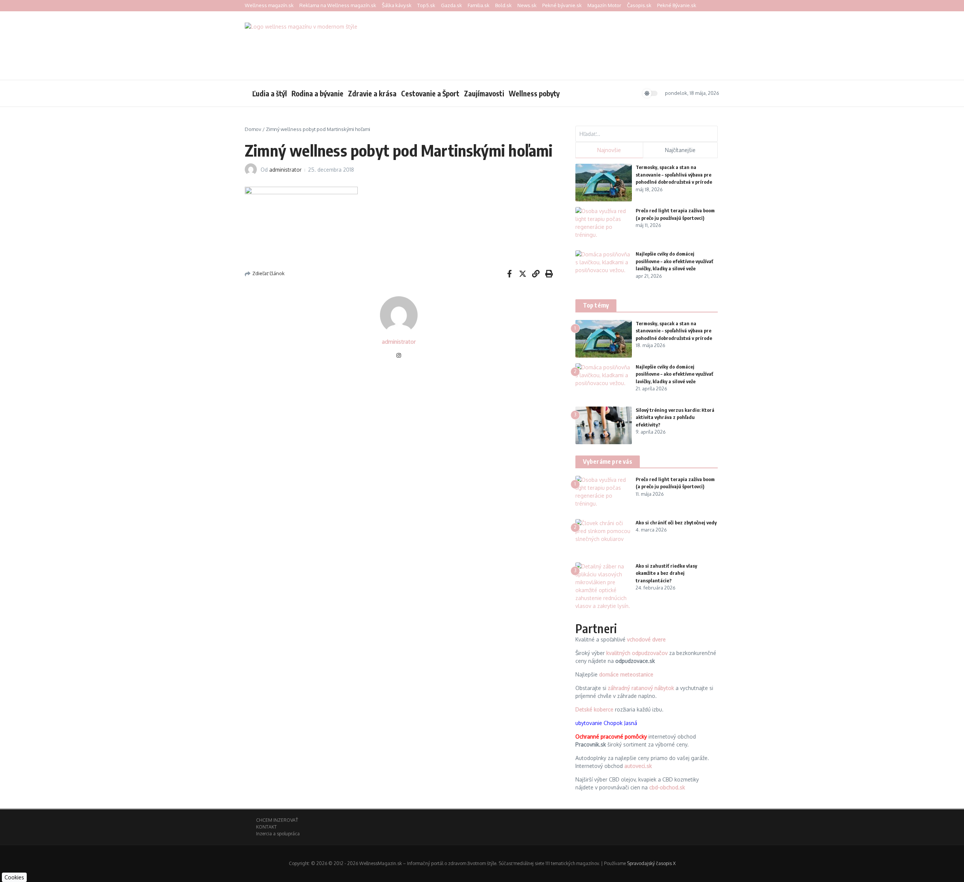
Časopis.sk (639, 5)
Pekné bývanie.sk (562, 5)
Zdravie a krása (372, 93)
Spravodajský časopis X (651, 863)
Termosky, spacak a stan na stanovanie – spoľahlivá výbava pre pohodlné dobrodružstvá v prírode (674, 174)
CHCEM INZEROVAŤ (277, 820)
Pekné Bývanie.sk (676, 5)
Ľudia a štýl (269, 93)
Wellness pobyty (534, 93)
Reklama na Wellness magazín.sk (337, 5)
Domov (253, 129)
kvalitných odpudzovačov (637, 653)
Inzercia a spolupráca (278, 833)
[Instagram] (398, 356)
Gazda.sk (451, 5)
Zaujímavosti (484, 93)
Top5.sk (426, 5)
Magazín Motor (604, 5)
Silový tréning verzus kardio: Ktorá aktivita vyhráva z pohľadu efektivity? (675, 417)
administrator (285, 169)
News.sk (527, 5)
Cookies (14, 877)
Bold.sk (503, 5)
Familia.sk (479, 5)
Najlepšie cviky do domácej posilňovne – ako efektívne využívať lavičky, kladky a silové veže (674, 261)
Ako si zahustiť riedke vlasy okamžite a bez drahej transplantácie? (666, 573)
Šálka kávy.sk (397, 5)
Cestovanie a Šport (430, 93)
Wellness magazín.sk (269, 5)
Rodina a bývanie (317, 93)
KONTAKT (266, 827)
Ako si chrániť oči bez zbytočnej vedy (676, 522)
